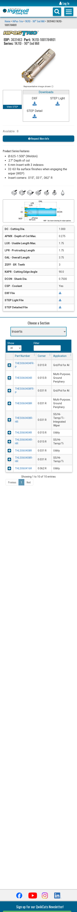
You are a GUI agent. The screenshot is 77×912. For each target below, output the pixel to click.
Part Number (22, 355)
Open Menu (68, 11)
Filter (36, 343)
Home (8, 21)
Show (10, 343)
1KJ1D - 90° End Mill (34, 21)
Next (29, 482)
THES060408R (23, 403)
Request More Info (39, 138)
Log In (65, 3)
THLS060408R (23, 450)
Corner (42, 355)
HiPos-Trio (18, 21)
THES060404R (23, 377)
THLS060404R (23, 432)
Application (60, 355)
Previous (12, 482)
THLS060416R (23, 468)
